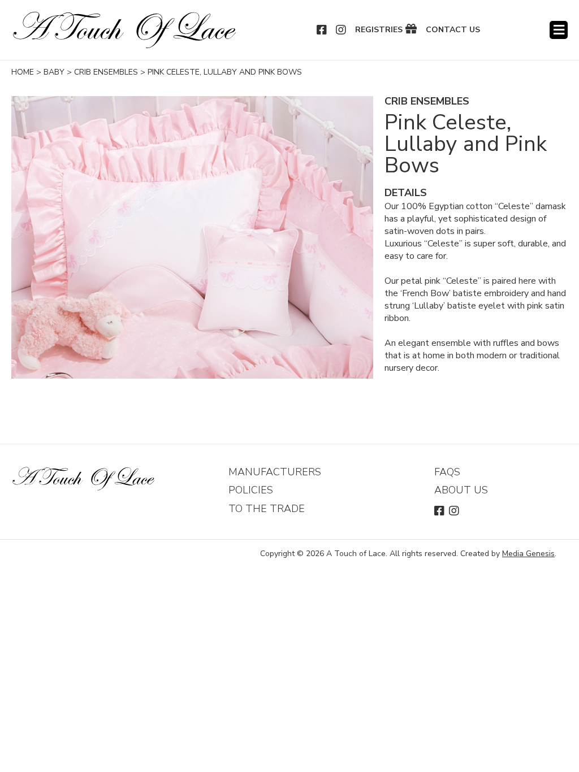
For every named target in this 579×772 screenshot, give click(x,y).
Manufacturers (274, 472)
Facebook (322, 30)
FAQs (447, 472)
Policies (250, 490)
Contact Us (453, 30)
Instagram (341, 30)
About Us (461, 490)
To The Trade (266, 508)
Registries (379, 30)
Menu (559, 30)
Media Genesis (528, 553)
